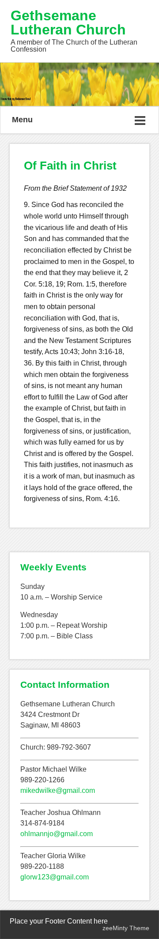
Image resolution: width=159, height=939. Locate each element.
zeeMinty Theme (125, 927)
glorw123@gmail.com (54, 877)
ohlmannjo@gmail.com (56, 833)
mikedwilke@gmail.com (57, 790)
